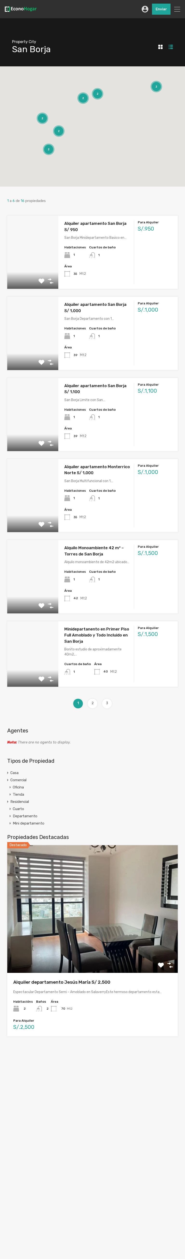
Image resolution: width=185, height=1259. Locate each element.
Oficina (18, 787)
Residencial (19, 801)
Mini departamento (28, 823)
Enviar (161, 9)
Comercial (18, 780)
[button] (93, 118)
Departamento (25, 816)
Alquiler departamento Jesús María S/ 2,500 (61, 982)
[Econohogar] (21, 9)
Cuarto (18, 809)
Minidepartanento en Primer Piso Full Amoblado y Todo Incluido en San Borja (96, 635)
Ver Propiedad (33, 274)
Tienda (18, 794)
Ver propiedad (93, 947)
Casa (14, 773)
